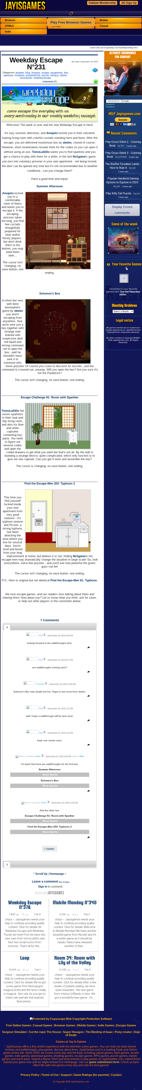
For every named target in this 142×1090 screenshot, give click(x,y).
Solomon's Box (49, 293)
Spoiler (54, 774)
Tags (71, 13)
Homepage (57, 873)
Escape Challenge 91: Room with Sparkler (49, 397)
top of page (64, 882)
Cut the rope (37, 1032)
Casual (104, 26)
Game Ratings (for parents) (91, 1074)
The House (54, 1032)
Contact (116, 1074)
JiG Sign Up (129, 2)
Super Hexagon (73, 1032)
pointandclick (33, 75)
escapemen (56, 72)
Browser (10, 20)
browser (36, 72)
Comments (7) (50, 81)
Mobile (104, 20)
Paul (82, 756)
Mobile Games (86, 1025)
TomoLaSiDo (41, 152)
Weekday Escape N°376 (24, 904)
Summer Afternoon (50, 186)
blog (27, 72)
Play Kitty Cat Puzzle (118, 193)
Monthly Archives (124, 305)
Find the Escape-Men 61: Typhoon (73, 580)
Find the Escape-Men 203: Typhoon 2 (49, 483)
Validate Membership (102, 2)
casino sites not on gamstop (102, 48)
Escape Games (126, 1025)
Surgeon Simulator (14, 1032)
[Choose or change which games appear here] (126, 268)
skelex (63, 75)
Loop (24, 958)
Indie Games (106, 1025)
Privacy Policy (30, 1074)
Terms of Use (50, 1074)
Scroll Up (41, 873)
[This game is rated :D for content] (96, 82)
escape (45, 72)
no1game (19, 75)
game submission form (104, 1062)
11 (23, 914)
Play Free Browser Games (71, 22)
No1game (79, 156)
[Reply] (88, 648)
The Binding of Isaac (99, 1032)
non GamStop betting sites (126, 48)
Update (50, 848)
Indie (8, 31)
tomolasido (26, 77)
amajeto (19, 72)
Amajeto (52, 133)
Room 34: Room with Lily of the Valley (74, 960)
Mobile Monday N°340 (74, 902)
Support (66, 1074)
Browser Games (64, 1025)
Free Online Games (18, 1025)
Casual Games (42, 1025)
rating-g (54, 75)
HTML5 (9, 26)
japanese (8, 75)
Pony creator (123, 1032)
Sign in (42, 886)
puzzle (45, 75)
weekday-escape (42, 77)
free (66, 72)
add (123, 278)
